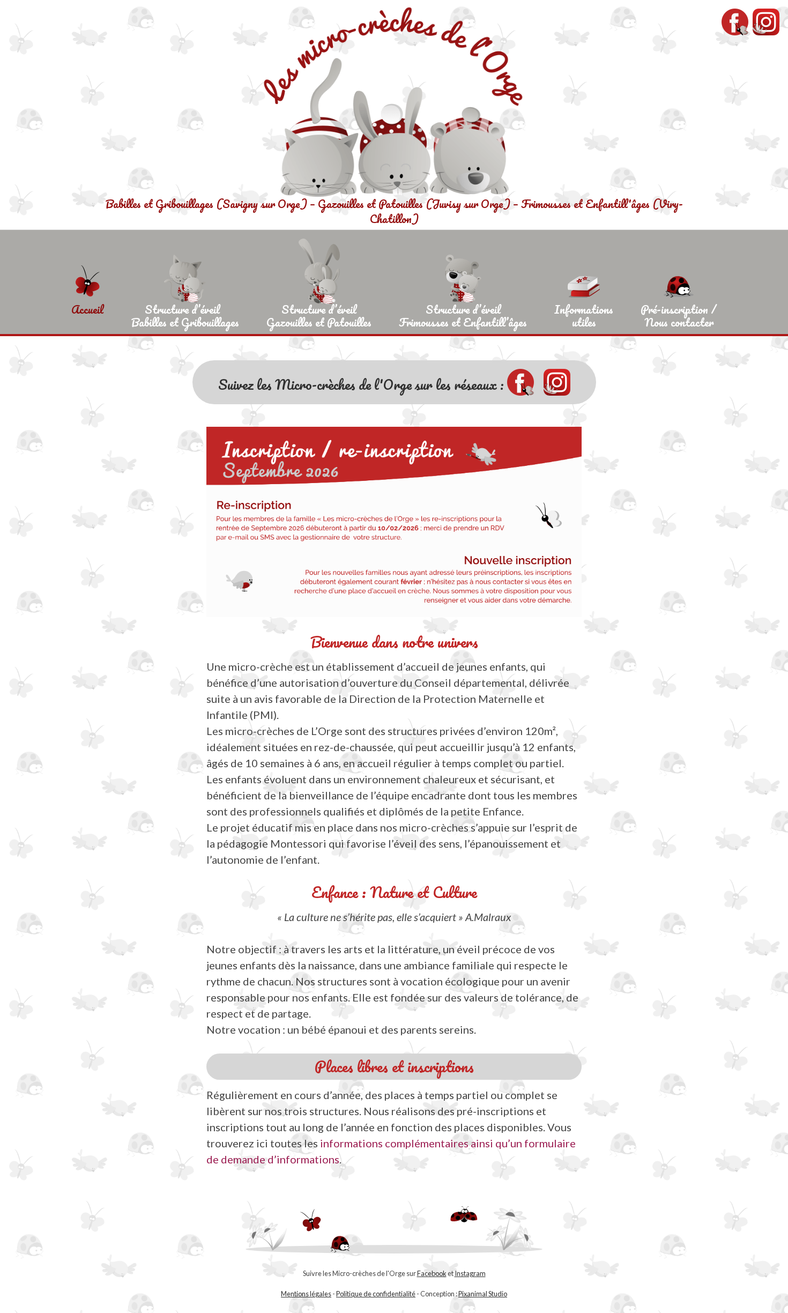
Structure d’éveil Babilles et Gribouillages (185, 314)
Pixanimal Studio (482, 1293)
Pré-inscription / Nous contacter (679, 314)
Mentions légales (306, 1293)
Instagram (470, 1273)
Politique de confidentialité (375, 1293)
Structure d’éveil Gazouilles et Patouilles (318, 314)
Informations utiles (583, 314)
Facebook (432, 1273)
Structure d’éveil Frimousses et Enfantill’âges (463, 314)
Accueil (87, 309)
